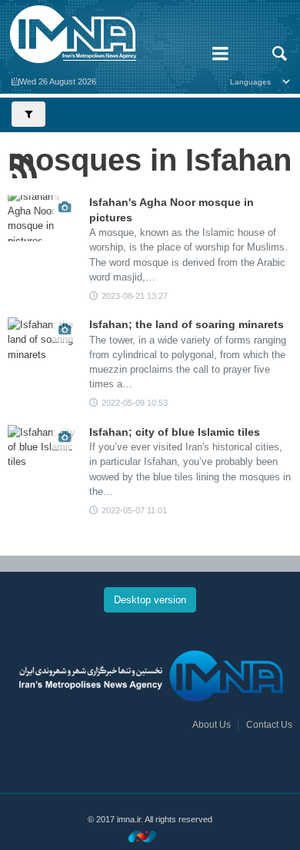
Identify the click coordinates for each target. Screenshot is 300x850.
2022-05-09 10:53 (135, 402)
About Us (211, 724)
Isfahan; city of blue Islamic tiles (174, 432)
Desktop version (150, 600)
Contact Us (269, 724)
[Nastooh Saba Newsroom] (150, 835)
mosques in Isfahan (150, 160)
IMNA (100, 34)
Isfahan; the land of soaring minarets (186, 324)
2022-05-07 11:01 (134, 510)
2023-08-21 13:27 (135, 295)
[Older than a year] (42, 218)
